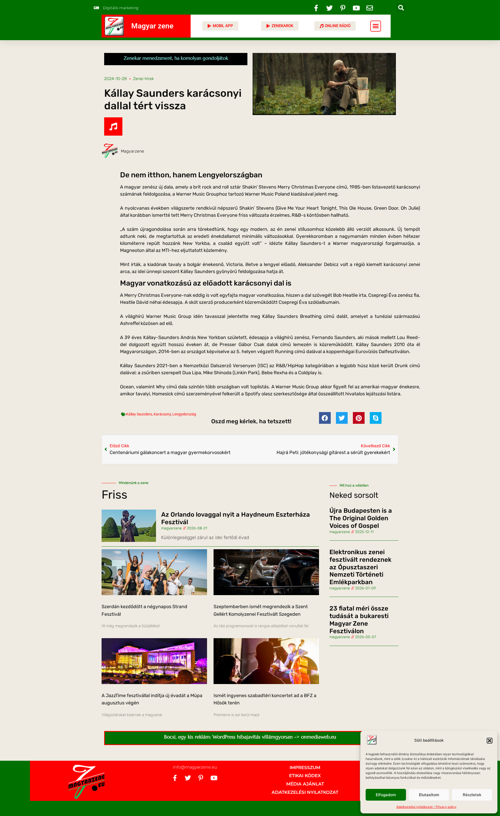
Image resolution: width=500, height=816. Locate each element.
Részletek (472, 794)
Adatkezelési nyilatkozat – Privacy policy (426, 807)
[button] (489, 740)
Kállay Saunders (139, 414)
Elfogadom (386, 794)
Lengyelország (184, 414)
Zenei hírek (143, 78)
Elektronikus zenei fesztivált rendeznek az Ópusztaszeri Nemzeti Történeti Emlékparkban (360, 567)
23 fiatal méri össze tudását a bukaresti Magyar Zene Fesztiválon (359, 619)
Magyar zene (152, 26)
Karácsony (162, 414)
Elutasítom (429, 794)
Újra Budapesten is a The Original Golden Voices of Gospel (360, 518)
